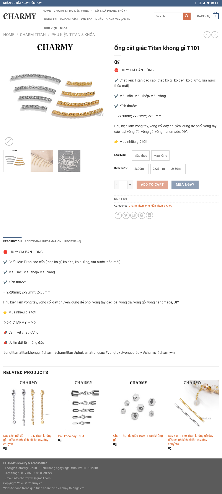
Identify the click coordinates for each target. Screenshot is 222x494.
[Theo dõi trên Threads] (212, 3)
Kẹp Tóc (87, 19)
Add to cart (152, 185)
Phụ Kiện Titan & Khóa (73, 34)
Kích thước (121, 168)
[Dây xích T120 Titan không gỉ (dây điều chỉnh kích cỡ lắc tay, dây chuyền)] (193, 405)
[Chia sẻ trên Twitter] (126, 215)
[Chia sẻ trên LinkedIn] (149, 215)
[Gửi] (186, 16)
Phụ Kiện (50, 28)
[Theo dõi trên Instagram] (200, 3)
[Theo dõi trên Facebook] (195, 3)
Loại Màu (120, 155)
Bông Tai (50, 19)
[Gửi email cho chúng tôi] (216, 3)
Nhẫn (99, 19)
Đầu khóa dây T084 (71, 436)
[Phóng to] (9, 141)
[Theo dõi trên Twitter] (208, 3)
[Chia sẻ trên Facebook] (118, 215)
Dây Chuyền (69, 19)
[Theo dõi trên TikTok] (204, 3)
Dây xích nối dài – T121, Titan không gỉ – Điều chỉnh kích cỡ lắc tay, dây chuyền (27, 440)
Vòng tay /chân (118, 19)
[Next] (100, 94)
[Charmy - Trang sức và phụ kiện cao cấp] (19, 16)
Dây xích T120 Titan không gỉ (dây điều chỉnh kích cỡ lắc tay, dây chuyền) (190, 440)
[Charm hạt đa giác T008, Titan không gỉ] (138, 405)
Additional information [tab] (43, 241)
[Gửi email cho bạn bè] (133, 215)
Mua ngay (185, 185)
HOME (47, 10)
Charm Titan (33, 34)
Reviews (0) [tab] (72, 241)
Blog (63, 28)
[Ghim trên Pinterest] (141, 215)
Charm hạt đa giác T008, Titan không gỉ (138, 438)
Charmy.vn (35, 483)
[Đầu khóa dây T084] (83, 405)
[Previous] (11, 94)
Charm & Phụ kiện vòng (71, 10)
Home (8, 34)
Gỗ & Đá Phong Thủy (110, 10)
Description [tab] (12, 241)
